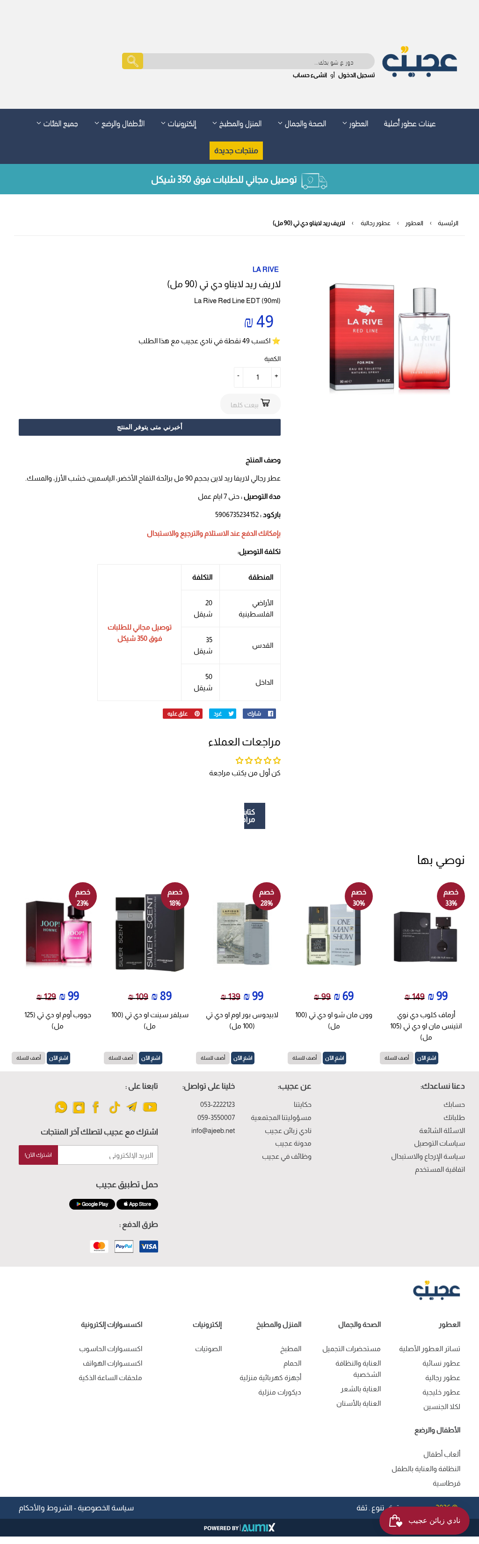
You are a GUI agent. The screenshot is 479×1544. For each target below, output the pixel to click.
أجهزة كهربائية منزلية (270, 1377)
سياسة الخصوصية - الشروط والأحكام (76, 1508)
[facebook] (96, 1113)
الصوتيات (208, 1349)
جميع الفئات (60, 122)
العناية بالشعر (361, 1389)
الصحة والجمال (304, 122)
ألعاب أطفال (441, 1454)
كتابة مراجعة (249, 815)
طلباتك (454, 1117)
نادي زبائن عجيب (288, 1130)
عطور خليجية (441, 1392)
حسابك (454, 1104)
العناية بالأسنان (358, 1403)
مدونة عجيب (293, 1143)
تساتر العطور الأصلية (429, 1349)
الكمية (272, 358)
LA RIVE (266, 269)
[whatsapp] (61, 1113)
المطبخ (290, 1349)
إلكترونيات (181, 122)
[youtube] (150, 1113)
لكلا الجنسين (441, 1406)
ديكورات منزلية (279, 1392)
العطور (358, 122)
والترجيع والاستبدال (175, 533)
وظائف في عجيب (287, 1156)
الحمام (292, 1363)
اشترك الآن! (38, 1155)
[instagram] (79, 1113)
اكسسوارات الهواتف (112, 1363)
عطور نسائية (441, 1363)
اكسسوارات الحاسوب (110, 1349)
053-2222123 (217, 1104)
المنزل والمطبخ (239, 122)
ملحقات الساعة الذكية (110, 1377)
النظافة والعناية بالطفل (426, 1469)
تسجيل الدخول (356, 74)
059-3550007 (216, 1117)
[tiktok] (114, 1113)
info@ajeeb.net (213, 1130)
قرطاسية (446, 1483)
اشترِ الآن (426, 1058)
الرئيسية (448, 223)
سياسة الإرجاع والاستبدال (428, 1156)
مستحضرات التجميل (351, 1349)
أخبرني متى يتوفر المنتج (149, 427)
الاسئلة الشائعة (442, 1130)
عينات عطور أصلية (410, 122)
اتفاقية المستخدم (440, 1169)
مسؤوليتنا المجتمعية (281, 1117)
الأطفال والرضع (122, 122)
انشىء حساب (310, 74)
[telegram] (132, 1113)
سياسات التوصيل (439, 1143)
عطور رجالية (376, 223)
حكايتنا (303, 1104)
